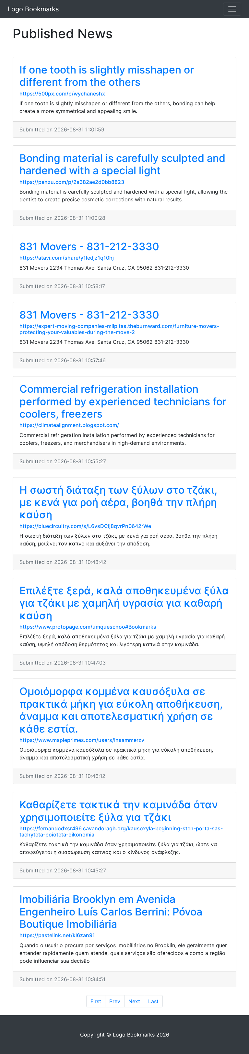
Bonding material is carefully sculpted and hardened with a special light (122, 164)
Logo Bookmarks (33, 9)
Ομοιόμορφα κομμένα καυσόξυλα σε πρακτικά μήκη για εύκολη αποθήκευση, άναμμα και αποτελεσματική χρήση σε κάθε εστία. (121, 710)
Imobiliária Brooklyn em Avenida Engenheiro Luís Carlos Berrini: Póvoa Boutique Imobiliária (110, 911)
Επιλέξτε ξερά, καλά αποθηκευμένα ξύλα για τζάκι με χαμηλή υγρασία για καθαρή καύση (124, 603)
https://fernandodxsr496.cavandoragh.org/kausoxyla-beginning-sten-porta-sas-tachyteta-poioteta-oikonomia (121, 831)
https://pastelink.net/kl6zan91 (57, 935)
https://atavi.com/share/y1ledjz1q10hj (66, 257)
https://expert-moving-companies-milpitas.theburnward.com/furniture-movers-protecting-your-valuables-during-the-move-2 (119, 329)
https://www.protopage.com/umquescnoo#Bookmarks (87, 626)
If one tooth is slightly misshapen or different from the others (106, 75)
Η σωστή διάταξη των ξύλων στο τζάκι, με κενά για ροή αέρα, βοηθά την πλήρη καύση (118, 502)
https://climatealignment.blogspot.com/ (69, 425)
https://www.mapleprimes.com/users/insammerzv (81, 740)
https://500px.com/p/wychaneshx (62, 93)
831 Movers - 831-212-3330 (89, 246)
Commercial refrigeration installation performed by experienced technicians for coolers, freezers (122, 401)
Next (134, 1001)
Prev (114, 1001)
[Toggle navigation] (232, 9)
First (95, 1001)
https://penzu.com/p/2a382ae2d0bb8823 (71, 182)
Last (153, 1001)
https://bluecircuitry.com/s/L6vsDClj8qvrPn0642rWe (85, 526)
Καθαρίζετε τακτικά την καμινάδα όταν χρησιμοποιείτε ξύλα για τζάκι (118, 810)
